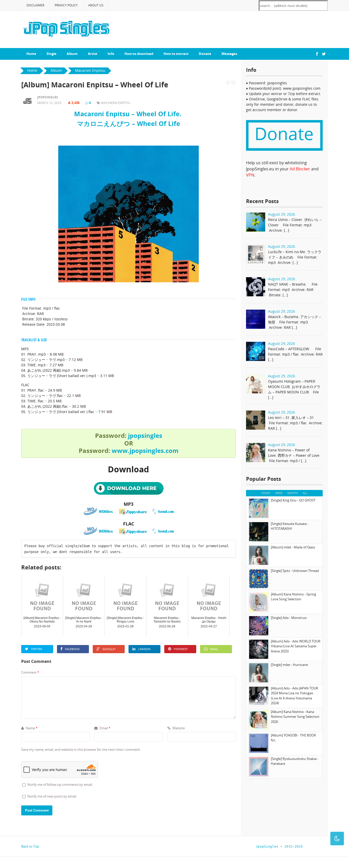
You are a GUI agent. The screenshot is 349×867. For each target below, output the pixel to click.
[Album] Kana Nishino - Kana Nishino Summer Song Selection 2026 (295, 716)
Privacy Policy (66, 5)
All (305, 493)
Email (214, 649)
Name (31, 728)
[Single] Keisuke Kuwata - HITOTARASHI (289, 526)
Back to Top (30, 846)
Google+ (109, 649)
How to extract (176, 53)
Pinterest (181, 649)
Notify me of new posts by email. (52, 796)
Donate (205, 53)
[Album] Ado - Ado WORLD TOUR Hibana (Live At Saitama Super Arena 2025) (295, 646)
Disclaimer (35, 5)
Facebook (72, 649)
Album (72, 53)
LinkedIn (144, 649)
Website (178, 728)
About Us (95, 5)
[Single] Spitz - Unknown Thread (295, 570)
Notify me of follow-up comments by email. (60, 784)
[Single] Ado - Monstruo (289, 617)
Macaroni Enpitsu (115, 103)
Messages (229, 53)
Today (265, 493)
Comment (30, 672)
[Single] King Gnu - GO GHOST (293, 500)
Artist (92, 53)
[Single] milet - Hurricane (289, 664)
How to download (138, 53)
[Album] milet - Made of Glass (293, 547)
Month (292, 493)
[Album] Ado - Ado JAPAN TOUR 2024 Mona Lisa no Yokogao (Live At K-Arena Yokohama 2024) (294, 696)
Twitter (36, 649)
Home (31, 53)
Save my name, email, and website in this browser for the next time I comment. (81, 749)
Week (279, 493)
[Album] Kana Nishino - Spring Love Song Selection (293, 597)
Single (51, 53)
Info (111, 53)
